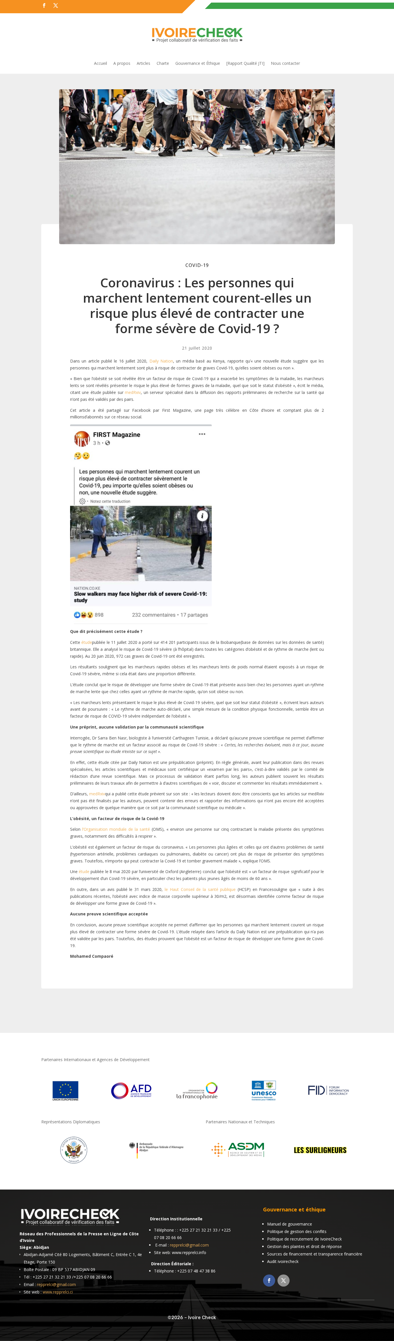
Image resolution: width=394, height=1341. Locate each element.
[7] (320, 1164)
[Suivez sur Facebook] (44, 5)
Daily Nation (161, 361)
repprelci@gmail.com (56, 1284)
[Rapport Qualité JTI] (245, 63)
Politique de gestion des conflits (297, 1231)
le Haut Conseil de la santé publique (200, 889)
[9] (155, 1164)
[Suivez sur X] (55, 5)
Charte (163, 63)
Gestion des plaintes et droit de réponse (304, 1246)
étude (86, 642)
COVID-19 (197, 265)
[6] (238, 1164)
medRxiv (133, 392)
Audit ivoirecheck (283, 1261)
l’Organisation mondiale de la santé (116, 829)
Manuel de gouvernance (289, 1224)
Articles (143, 63)
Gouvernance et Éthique (197, 63)
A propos (121, 63)
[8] (73, 1164)
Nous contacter (285, 63)
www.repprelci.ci (58, 1292)
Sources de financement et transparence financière (314, 1254)
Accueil (100, 63)
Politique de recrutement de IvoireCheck (304, 1239)
